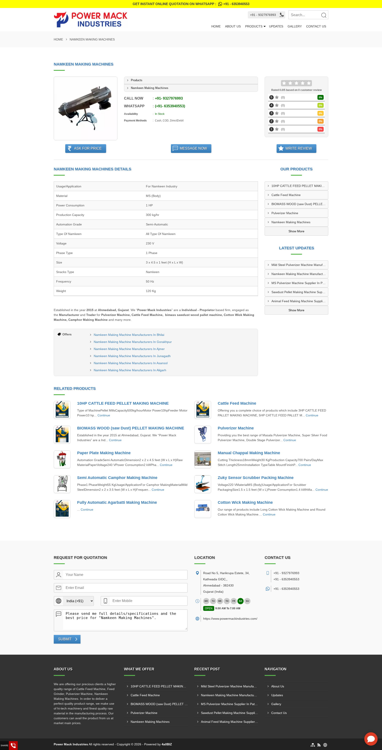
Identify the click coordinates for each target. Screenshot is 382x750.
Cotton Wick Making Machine (245, 502)
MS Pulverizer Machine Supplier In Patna (299, 283)
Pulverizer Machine (284, 213)
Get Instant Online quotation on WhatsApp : (191, 4)
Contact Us (316, 26)
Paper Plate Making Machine (104, 453)
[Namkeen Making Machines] (85, 108)
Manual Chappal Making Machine (249, 453)
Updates (276, 26)
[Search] (323, 15)
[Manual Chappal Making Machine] (203, 459)
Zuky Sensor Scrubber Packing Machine (256, 477)
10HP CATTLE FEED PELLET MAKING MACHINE (299, 186)
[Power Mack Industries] (131, 19)
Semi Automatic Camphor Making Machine (117, 477)
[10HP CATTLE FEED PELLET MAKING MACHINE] (62, 410)
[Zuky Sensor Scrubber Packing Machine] (203, 484)
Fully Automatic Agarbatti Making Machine (117, 502)
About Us (233, 26)
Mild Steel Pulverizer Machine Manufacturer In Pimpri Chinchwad (299, 265)
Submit (65, 639)
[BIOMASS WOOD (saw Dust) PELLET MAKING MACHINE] (62, 435)
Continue (103, 415)
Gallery (295, 26)
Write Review (298, 148)
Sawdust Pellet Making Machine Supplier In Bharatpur (299, 292)
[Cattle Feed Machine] (203, 410)
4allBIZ (167, 744)
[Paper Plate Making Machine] (62, 459)
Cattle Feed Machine (286, 195)
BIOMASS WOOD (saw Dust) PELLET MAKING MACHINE (299, 204)
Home (216, 26)
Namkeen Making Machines (290, 222)
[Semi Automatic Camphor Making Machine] (62, 484)
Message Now (193, 148)
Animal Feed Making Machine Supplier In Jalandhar (299, 301)
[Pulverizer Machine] (203, 435)
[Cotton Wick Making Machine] (203, 509)
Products (253, 26)
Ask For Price (88, 148)
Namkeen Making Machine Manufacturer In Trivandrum (299, 274)
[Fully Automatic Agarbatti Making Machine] (62, 509)
